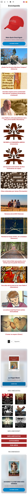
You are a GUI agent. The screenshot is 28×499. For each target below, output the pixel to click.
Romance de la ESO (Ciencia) (14, 214)
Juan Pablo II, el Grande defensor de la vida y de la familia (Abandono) (14, 118)
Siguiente (16, 341)
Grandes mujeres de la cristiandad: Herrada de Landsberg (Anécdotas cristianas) (14, 93)
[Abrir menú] (2, 2)
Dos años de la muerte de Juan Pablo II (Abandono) (14, 286)
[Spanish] (26, 2)
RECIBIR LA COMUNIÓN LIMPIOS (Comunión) (14, 143)
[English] (24, 2)
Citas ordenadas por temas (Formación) (14, 191)
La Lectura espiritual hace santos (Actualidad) (14, 310)
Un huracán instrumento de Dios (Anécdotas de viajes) (14, 167)
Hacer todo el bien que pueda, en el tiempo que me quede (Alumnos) (14, 262)
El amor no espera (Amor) (14, 334)
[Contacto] (13, 2)
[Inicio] (5, 2)
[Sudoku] (10, 2)
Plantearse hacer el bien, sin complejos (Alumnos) (14, 237)
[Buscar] (7, 2)
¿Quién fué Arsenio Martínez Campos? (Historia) (14, 68)
